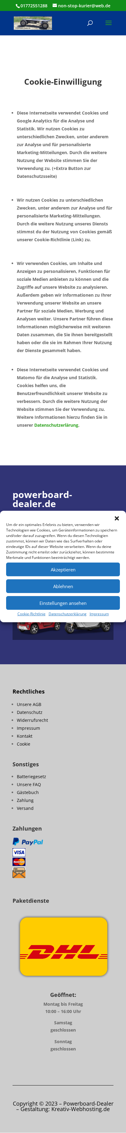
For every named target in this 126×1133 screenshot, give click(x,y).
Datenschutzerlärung (56, 425)
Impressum (99, 613)
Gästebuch (28, 792)
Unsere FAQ (29, 784)
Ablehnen (63, 586)
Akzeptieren (63, 569)
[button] (117, 518)
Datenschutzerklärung (68, 613)
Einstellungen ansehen (63, 603)
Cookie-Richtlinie (31, 613)
